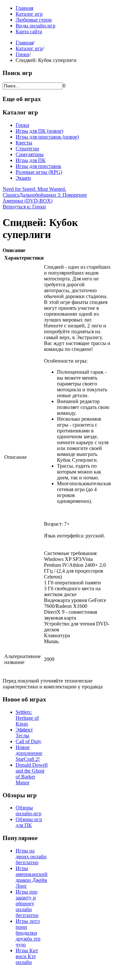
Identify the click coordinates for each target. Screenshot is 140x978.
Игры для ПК (31, 160)
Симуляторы (30, 154)
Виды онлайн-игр (35, 25)
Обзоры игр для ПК (29, 822)
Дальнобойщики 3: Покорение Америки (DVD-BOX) (45, 197)
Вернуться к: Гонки (24, 206)
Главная (24, 8)
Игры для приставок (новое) (47, 137)
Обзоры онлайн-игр (28, 810)
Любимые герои (34, 20)
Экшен (23, 178)
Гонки (22, 54)
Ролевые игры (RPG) (39, 172)
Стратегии (27, 148)
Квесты (24, 142)
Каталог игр (29, 14)
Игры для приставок (38, 166)
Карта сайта (29, 31)
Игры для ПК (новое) (39, 131)
